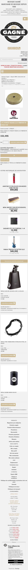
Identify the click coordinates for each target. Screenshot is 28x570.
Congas (18, 83)
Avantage (17, 568)
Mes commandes (17, 9)
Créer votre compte (8, 10)
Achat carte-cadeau (14, 441)
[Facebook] (9, 48)
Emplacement (14, 462)
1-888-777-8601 (24, 56)
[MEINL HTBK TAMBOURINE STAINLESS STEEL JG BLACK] (14, 328)
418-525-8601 (24, 53)
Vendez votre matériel (21, 12)
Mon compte (14, 448)
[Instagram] (11, 48)
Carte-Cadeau (4, 12)
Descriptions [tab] (5, 159)
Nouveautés (14, 432)
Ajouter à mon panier (17, 142)
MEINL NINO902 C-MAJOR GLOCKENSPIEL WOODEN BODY (14, 208)
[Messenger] (14, 48)
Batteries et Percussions (7, 81)
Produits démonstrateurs (14, 427)
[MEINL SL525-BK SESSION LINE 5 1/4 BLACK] (14, 277)
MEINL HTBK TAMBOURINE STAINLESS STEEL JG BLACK (13, 342)
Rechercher (24, 59)
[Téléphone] (19, 48)
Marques (14, 439)
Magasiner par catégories (8, 79)
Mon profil (14, 450)
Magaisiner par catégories (14, 422)
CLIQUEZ (25, 65)
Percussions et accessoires (8, 83)
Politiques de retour (14, 486)
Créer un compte (14, 446)
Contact (17, 10)
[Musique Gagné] (14, 32)
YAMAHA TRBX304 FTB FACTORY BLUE (14, 249)
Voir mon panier (14, 453)
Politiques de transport (14, 489)
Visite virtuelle (12, 13)
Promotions (14, 429)
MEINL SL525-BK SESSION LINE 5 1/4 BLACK (12, 291)
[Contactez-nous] (16, 48)
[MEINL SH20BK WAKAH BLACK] (14, 378)
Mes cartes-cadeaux (14, 458)
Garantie (14, 484)
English (19, 13)
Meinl (2, 293)
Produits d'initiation (14, 436)
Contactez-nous (14, 465)
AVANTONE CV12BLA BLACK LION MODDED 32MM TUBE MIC (14, 187)
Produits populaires (14, 434)
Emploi (14, 467)
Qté (1, 142)
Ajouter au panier (7, 303)
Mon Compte (9, 9)
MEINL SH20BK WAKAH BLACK (8, 392)
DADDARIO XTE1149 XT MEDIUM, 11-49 (14, 228)
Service (22, 10)
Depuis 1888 (14, 474)
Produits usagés (14, 425)
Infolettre (12, 12)
